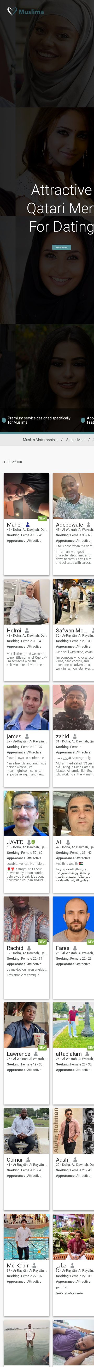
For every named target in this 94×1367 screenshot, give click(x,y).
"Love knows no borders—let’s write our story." (27, 758)
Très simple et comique (23, 975)
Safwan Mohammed (72, 630)
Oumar (15, 1160)
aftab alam (69, 1054)
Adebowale (69, 525)
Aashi (63, 1160)
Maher (14, 525)
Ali (59, 842)
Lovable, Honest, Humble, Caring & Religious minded (27, 864)
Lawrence (18, 1054)
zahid (62, 736)
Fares (62, 948)
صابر (61, 1265)
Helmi (14, 630)
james (14, 736)
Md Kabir (18, 1265)
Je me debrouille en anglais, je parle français (27, 969)
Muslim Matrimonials (40, 440)
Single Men (75, 440)
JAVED (15, 842)
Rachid (15, 948)
